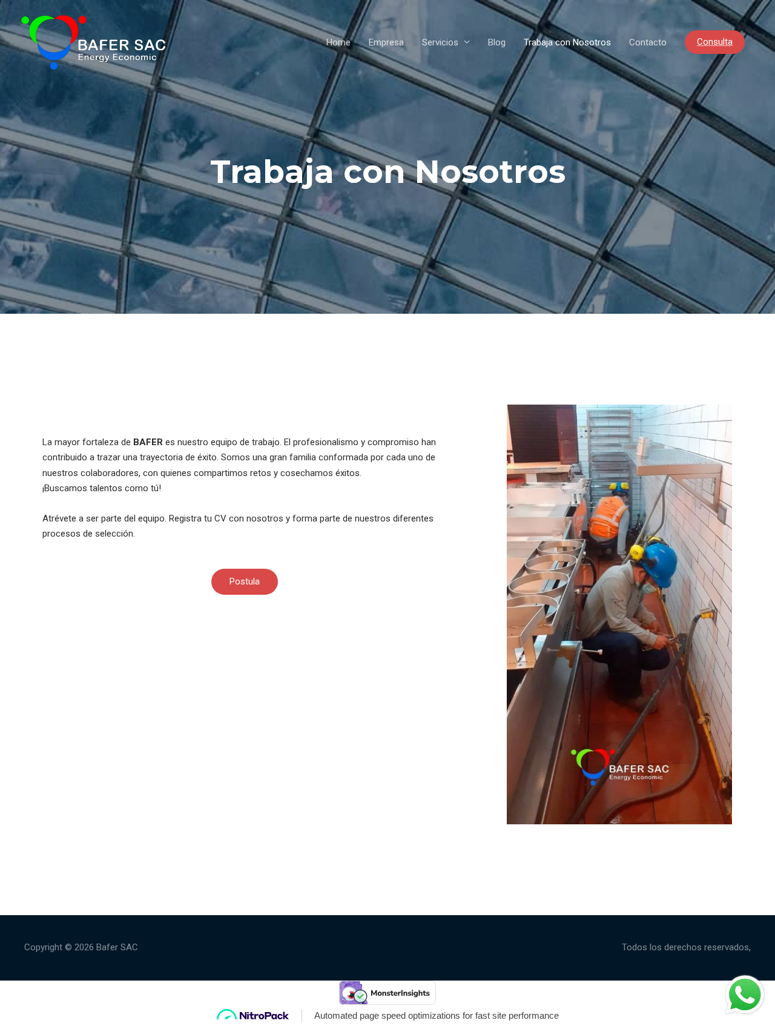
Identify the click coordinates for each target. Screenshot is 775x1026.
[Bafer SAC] (93, 41)
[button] (244, 582)
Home (338, 42)
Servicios (440, 42)
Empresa (386, 42)
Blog (497, 42)
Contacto (648, 42)
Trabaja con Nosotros (567, 42)
